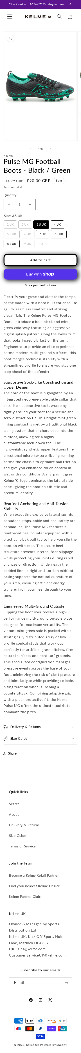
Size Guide (17, 835)
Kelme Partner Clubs (25, 896)
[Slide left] (30, 149)
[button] (9, 16)
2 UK (10, 223)
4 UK (57, 223)
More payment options (40, 285)
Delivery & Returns (24, 825)
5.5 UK (11, 233)
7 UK (42, 233)
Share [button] (12, 753)
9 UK (27, 243)
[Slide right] (51, 149)
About (14, 814)
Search (14, 804)
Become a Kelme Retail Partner (33, 875)
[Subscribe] (66, 982)
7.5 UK (58, 233)
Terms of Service (22, 846)
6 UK (27, 233)
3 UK (25, 223)
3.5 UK (41, 223)
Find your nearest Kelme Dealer (34, 886)
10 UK (43, 243)
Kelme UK (32, 1044)
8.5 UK (11, 243)
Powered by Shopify (53, 1044)
